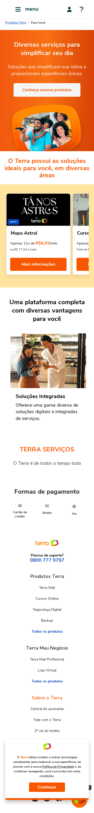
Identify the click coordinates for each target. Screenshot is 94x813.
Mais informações (38, 264)
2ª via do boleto (47, 730)
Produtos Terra (15, 22)
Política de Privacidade (58, 767)
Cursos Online (47, 598)
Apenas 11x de (22, 243)
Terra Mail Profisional (47, 659)
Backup (47, 620)
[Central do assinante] (69, 9)
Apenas (83, 243)
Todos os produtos (47, 631)
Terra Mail (47, 587)
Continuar (47, 787)
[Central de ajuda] (82, 10)
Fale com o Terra (47, 719)
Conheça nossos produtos (47, 90)
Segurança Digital (47, 609)
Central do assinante (47, 708)
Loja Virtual (47, 670)
